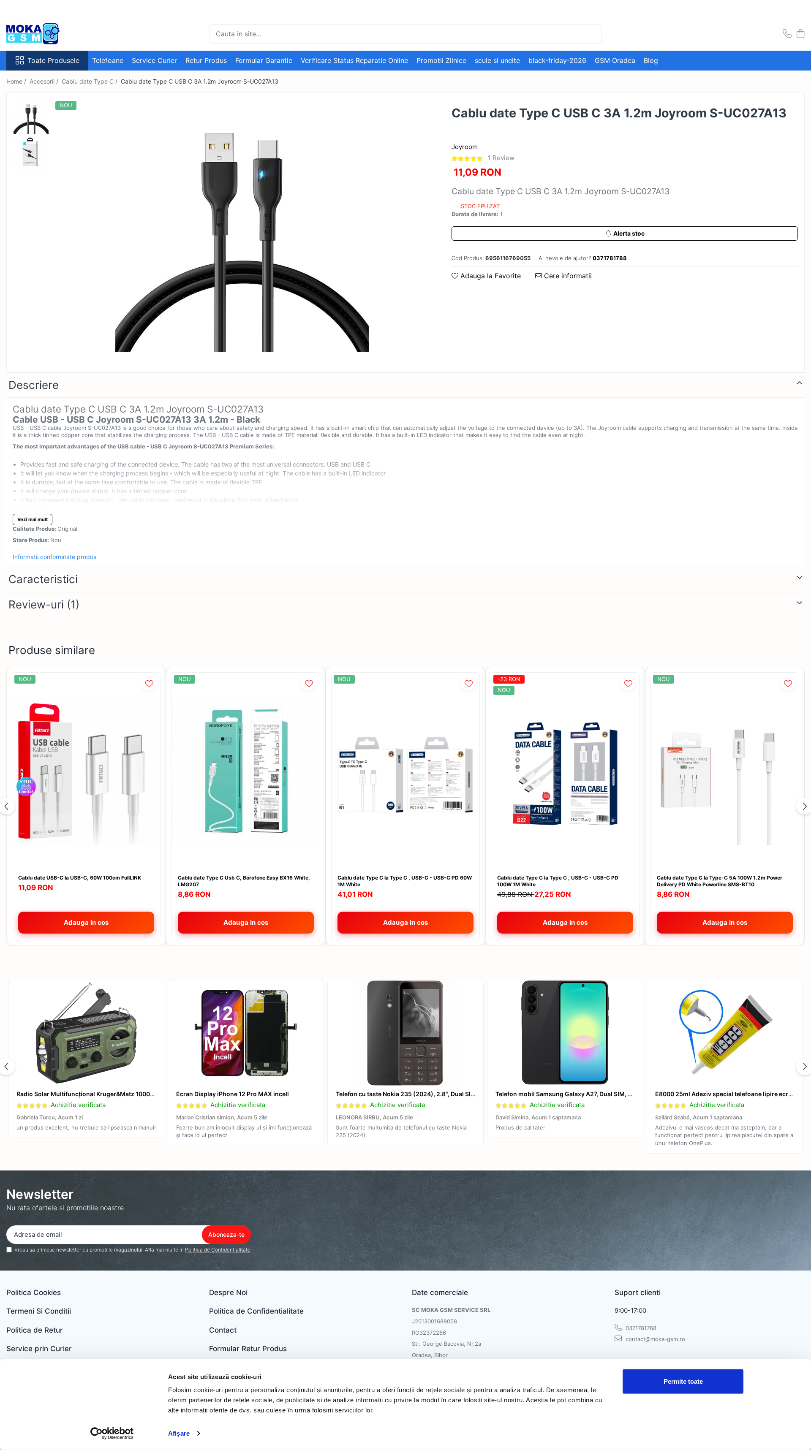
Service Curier (154, 60)
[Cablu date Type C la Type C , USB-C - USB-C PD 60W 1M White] (405, 771)
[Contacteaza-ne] (787, 34)
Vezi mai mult (32, 519)
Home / (17, 81)
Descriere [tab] (33, 384)
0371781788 (640, 1328)
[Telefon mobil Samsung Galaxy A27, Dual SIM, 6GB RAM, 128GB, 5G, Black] (565, 1033)
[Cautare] (592, 33)
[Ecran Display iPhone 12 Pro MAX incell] (246, 1033)
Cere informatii (567, 276)
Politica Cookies (33, 1292)
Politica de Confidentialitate (217, 1249)
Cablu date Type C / (90, 81)
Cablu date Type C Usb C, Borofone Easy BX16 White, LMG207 (244, 881)
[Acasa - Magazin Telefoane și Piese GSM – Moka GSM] (48, 33)
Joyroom (465, 147)
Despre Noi (228, 1292)
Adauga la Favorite (489, 276)
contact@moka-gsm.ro (654, 1339)
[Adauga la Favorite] (149, 683)
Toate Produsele (53, 60)
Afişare (179, 1433)
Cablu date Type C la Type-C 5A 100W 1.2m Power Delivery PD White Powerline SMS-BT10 (719, 881)
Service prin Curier (39, 1348)
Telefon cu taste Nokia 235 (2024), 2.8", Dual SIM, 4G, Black (421, 1093)
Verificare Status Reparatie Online (354, 60)
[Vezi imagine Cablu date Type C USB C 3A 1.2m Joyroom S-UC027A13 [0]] (31, 116)
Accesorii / (45, 81)
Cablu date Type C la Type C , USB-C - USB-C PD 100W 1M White (557, 881)
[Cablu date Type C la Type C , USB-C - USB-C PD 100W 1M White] (565, 771)
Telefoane (107, 60)
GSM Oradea (615, 60)
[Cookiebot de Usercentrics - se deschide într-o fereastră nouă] (112, 1433)
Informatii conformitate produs (54, 556)
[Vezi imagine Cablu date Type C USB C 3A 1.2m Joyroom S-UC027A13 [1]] (31, 152)
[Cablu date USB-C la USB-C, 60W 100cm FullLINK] (86, 771)
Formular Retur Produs (248, 1348)
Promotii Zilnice (441, 60)
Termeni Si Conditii (38, 1311)
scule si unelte (497, 60)
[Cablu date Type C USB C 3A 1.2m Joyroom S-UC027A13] (241, 225)
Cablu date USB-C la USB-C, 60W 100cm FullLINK (79, 877)
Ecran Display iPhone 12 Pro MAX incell (232, 1093)
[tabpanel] (241, 225)
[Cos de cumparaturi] (800, 34)
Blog (651, 60)
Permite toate (683, 1381)
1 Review (501, 158)
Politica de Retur (34, 1330)
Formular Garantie (263, 60)
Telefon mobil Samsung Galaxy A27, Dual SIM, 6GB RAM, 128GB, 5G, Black (601, 1093)
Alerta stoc (629, 233)
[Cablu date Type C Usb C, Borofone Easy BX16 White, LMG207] (246, 771)
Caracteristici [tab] (43, 579)
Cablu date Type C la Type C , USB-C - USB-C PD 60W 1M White (404, 881)
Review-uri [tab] (43, 604)
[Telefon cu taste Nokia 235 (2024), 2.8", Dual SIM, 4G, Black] (405, 1033)
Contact (223, 1330)
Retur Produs (206, 60)
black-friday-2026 (557, 60)
